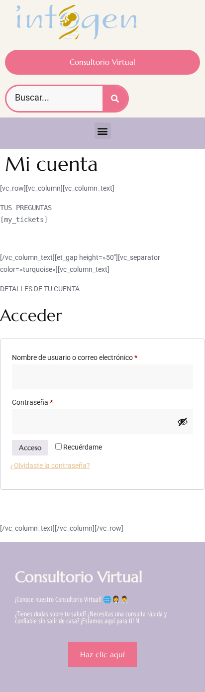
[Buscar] (114, 98)
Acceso (30, 447)
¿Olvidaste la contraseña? (50, 465)
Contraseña (49, 400)
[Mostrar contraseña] (182, 421)
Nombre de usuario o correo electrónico (91, 355)
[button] (103, 130)
